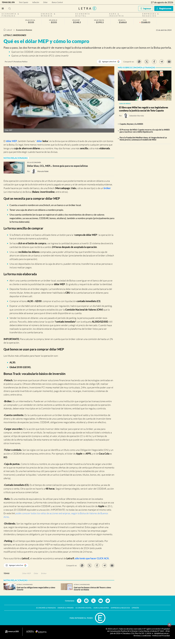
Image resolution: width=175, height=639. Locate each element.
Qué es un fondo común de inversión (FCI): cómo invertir (40, 55)
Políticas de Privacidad (161, 635)
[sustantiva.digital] (41, 632)
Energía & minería (48, 15)
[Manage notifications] (169, 625)
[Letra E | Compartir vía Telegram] (162, 61)
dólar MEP (11, 141)
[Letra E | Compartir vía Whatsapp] (139, 61)
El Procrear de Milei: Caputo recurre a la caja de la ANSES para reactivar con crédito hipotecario (145, 130)
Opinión (135, 608)
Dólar (45, 2)
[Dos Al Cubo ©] (12, 632)
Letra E (9, 30)
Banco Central (57, 2)
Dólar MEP (26, 573)
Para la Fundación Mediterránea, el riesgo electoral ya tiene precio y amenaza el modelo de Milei (143, 138)
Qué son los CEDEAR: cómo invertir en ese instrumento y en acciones (46, 51)
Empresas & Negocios (150, 15)
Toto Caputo (23, 2)
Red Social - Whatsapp (108, 601)
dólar (39, 141)
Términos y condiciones (142, 635)
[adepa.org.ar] (30, 631)
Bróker (44, 573)
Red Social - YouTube (100, 601)
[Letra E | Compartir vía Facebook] (154, 61)
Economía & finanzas (10, 15)
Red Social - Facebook (79, 601)
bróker (107, 188)
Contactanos (69, 601)
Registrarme (165, 8)
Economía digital (82, 15)
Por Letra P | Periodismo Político (16, 62)
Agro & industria (116, 15)
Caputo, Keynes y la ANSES (131, 124)
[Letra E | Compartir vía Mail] (169, 61)
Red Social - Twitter (93, 601)
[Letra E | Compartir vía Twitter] (147, 61)
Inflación (35, 2)
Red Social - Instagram (86, 601)
